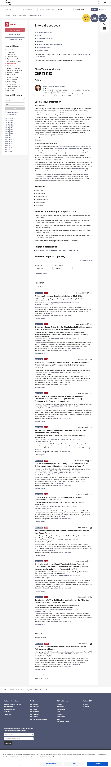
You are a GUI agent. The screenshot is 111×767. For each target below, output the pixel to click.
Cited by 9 (38, 340)
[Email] (36, 74)
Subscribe (8, 743)
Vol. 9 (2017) (8, 136)
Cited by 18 (38, 656)
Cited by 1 (38, 374)
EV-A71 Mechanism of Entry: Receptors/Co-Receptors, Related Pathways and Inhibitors (60, 648)
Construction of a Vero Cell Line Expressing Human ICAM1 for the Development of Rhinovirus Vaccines (62, 601)
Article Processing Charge (14, 70)
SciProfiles (60, 714)
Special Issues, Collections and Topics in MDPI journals (60, 96)
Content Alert (44, 690)
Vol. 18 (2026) (9, 118)
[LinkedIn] (43, 74)
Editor (39, 35)
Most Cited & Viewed (13, 77)
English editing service (46, 181)
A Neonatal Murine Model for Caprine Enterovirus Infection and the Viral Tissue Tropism (62, 532)
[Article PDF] (88, 293)
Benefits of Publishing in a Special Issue (49, 44)
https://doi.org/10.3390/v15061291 (61, 406)
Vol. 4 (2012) (8, 145)
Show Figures (40, 318)
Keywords (40, 41)
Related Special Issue (44, 47)
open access (67, 176)
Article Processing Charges (12, 704)
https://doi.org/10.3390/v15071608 (61, 303)
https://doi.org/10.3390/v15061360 (61, 372)
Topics (9, 66)
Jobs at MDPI (8, 714)
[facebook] (47, 74)
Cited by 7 (38, 611)
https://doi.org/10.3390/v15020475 (60, 540)
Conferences (11, 88)
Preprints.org (61, 709)
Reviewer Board (12, 56)
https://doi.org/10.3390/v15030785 (60, 654)
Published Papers (42, 51)
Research (43, 638)
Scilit (58, 712)
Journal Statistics (12, 79)
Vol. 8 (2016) (8, 138)
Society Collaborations (13, 86)
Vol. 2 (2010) (8, 149)
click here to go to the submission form (67, 149)
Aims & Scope (11, 52)
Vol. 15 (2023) (9, 124)
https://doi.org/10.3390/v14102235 (61, 609)
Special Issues (23, 16)
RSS (36, 690)
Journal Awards (11, 84)
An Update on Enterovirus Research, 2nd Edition (51, 250)
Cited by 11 (38, 305)
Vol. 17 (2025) (9, 120)
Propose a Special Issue (15, 39)
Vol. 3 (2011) (8, 147)
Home (11, 50)
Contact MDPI (8, 712)
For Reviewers (34, 707)
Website (62, 86)
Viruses (14, 16)
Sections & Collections (13, 68)
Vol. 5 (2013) (8, 143)
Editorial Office (11, 91)
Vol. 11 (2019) (9, 132)
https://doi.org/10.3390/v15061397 (61, 338)
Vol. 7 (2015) (8, 139)
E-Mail (57, 86)
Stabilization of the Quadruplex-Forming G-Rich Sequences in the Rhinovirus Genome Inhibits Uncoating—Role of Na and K (61, 465)
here (76, 241)
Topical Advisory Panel (13, 59)
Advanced (102, 9)
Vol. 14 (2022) (9, 126)
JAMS (58, 719)
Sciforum (59, 704)
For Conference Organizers (38, 719)
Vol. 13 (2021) (9, 128)
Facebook (86, 707)
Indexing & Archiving (13, 72)
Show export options (42, 273)
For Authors (34, 704)
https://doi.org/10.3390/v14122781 (61, 576)
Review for (14, 35)
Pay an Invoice (8, 707)
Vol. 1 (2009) (8, 151)
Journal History (11, 82)
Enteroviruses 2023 (35, 16)
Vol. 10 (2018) (9, 134)
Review (42, 287)
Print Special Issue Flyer (44, 32)
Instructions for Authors (13, 61)
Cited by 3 (38, 408)
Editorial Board (11, 54)
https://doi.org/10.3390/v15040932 (60, 506)
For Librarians (34, 712)
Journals (7, 16)
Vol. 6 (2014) (8, 141)
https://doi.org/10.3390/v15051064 (61, 439)
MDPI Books (60, 707)
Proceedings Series (63, 722)
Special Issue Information (45, 38)
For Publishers (34, 714)
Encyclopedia (61, 717)
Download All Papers (86, 260)
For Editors (33, 709)
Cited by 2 (38, 578)
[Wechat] (50, 74)
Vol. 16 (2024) (9, 122)
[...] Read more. (48, 313)
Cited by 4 (38, 441)
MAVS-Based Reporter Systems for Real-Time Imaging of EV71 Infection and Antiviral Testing (60, 431)
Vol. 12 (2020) (9, 130)
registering (74, 146)
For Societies (34, 717)
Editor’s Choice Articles (14, 75)
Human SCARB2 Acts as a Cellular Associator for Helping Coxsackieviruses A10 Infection (58, 498)
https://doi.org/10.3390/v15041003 (61, 473)
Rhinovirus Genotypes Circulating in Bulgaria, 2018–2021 (58, 296)
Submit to (15, 30)
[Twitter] (40, 74)
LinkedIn (85, 704)
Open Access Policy (10, 709)
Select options (9, 734)
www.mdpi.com (64, 146)
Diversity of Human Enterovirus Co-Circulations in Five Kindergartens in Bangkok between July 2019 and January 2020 (63, 328)
